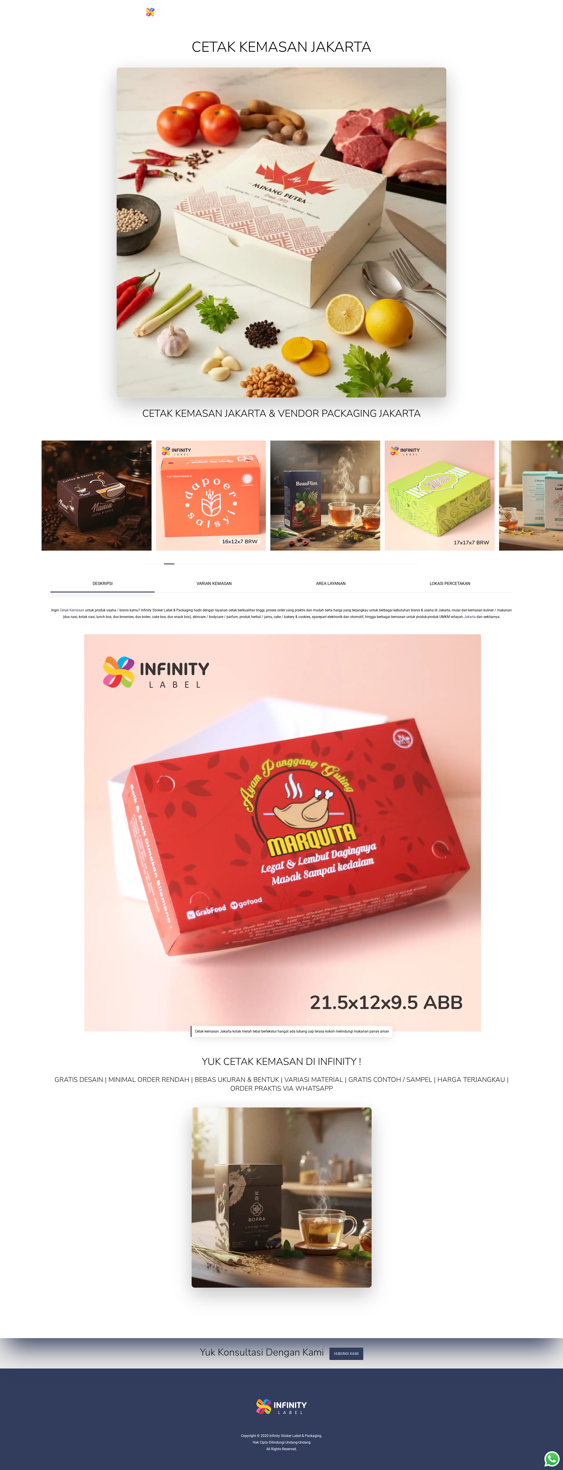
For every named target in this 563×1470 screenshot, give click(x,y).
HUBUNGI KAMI (346, 1354)
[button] (102, 583)
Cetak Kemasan (72, 610)
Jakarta (470, 617)
